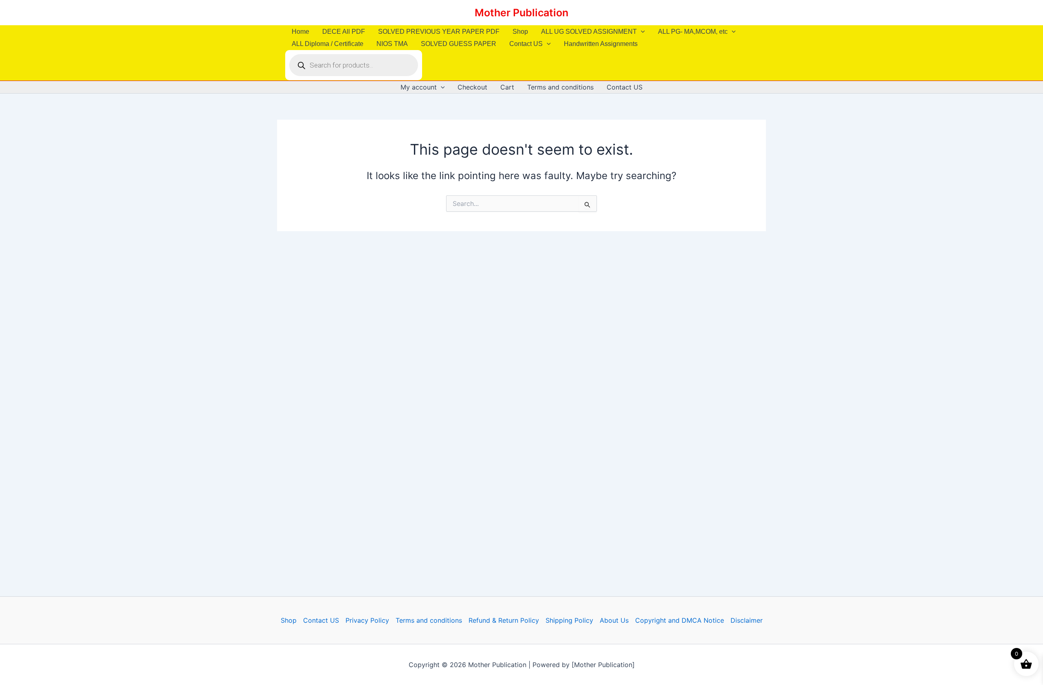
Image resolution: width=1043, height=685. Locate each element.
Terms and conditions (560, 87)
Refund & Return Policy (504, 620)
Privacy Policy (367, 620)
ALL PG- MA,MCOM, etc (693, 31)
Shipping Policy (569, 620)
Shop (520, 31)
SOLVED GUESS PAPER (458, 43)
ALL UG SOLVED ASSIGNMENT (589, 31)
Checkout (472, 87)
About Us (614, 620)
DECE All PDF (343, 31)
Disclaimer (747, 620)
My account (418, 87)
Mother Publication (521, 13)
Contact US (526, 43)
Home (300, 31)
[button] (641, 32)
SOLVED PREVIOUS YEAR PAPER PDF (438, 31)
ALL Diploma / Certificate (327, 43)
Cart (507, 87)
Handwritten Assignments (601, 43)
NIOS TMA (392, 43)
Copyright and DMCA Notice (679, 620)
